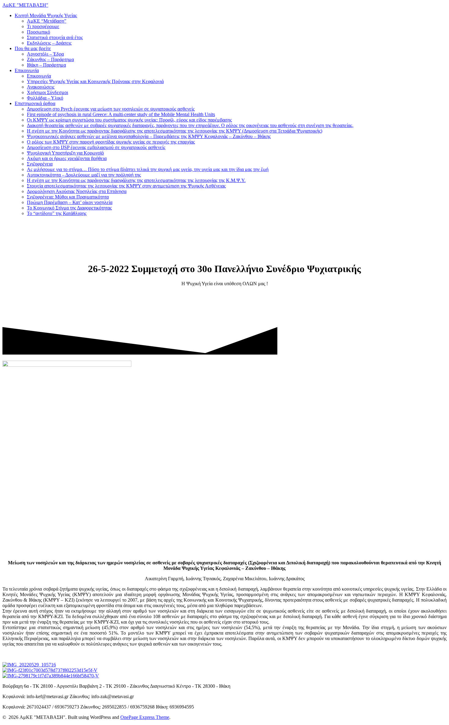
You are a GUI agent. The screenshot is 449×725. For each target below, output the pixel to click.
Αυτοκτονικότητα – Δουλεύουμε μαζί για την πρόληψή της (84, 174)
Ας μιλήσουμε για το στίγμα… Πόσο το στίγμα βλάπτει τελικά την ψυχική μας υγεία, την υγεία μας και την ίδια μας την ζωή (147, 169)
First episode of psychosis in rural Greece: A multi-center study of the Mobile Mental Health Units (121, 114)
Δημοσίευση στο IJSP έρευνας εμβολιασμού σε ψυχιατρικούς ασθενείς (96, 147)
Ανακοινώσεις (40, 86)
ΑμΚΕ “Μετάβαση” (46, 21)
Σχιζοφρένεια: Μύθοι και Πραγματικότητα (68, 196)
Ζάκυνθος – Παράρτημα (50, 59)
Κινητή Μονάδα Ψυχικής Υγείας (46, 15)
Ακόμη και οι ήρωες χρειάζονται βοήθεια (67, 158)
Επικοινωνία (27, 70)
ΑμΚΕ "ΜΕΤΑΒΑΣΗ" (25, 5)
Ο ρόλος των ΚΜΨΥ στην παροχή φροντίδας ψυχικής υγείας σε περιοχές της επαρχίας (111, 141)
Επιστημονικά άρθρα (35, 103)
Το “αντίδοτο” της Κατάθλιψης (56, 213)
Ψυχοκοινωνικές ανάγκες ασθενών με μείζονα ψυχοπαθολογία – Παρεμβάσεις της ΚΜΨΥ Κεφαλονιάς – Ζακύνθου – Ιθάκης (149, 136)
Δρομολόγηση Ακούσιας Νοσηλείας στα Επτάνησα (76, 191)
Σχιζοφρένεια (40, 163)
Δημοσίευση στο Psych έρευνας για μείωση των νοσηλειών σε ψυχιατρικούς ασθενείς (111, 108)
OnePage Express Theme (144, 717)
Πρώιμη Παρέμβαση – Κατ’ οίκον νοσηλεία (69, 202)
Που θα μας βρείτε (33, 48)
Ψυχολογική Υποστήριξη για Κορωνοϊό (65, 152)
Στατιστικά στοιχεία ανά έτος (55, 37)
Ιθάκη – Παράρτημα (46, 64)
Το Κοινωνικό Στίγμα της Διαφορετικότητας (69, 207)
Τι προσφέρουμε (43, 26)
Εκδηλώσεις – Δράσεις (49, 43)
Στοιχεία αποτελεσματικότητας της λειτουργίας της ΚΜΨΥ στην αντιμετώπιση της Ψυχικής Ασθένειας (126, 185)
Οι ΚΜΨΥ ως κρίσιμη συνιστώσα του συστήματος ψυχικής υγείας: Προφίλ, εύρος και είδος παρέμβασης (129, 119)
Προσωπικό (38, 32)
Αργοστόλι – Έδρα (45, 53)
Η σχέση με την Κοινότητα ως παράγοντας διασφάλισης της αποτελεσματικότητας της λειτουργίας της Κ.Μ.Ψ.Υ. (136, 180)
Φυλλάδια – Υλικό (45, 97)
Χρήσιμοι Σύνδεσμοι (47, 92)
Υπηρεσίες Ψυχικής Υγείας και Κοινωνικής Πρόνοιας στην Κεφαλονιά (95, 81)
